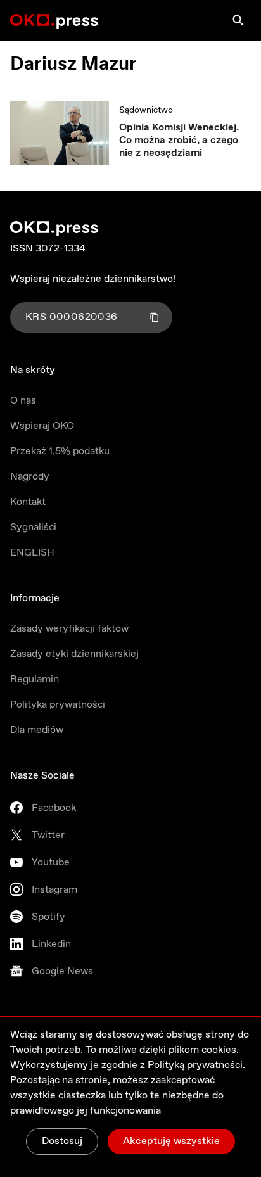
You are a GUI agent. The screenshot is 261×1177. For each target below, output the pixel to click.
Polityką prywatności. (196, 1065)
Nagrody (29, 476)
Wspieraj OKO (42, 426)
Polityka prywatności (57, 704)
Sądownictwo (146, 110)
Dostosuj (62, 1141)
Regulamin (34, 679)
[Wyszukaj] (238, 20)
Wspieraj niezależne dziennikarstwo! (92, 279)
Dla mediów (36, 730)
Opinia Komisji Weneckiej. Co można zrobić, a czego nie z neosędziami (179, 141)
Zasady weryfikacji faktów (69, 628)
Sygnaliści (33, 527)
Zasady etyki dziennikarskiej (74, 654)
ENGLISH (32, 552)
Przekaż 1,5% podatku (60, 451)
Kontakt (28, 502)
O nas (23, 400)
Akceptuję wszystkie (171, 1141)
